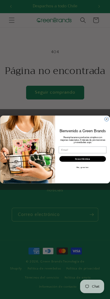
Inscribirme (82, 159)
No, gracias (82, 167)
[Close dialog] (106, 119)
